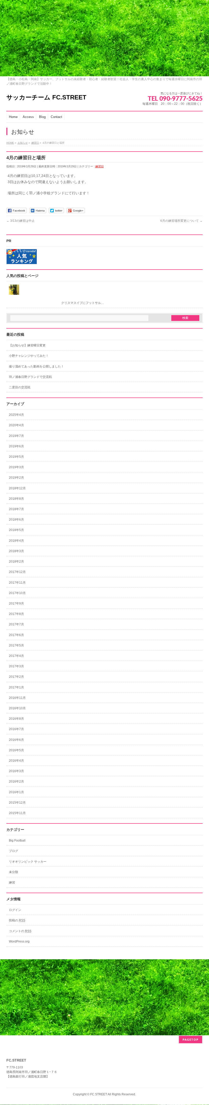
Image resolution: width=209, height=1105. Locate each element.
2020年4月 (16, 425)
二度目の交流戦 (19, 387)
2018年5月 (16, 530)
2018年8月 (16, 498)
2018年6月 (16, 519)
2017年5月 (16, 645)
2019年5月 (16, 457)
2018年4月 (16, 540)
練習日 (99, 166)
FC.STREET (98, 1094)
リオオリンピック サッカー (27, 861)
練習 (12, 882)
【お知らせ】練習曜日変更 (27, 345)
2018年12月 (17, 488)
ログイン (15, 910)
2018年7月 (16, 509)
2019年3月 (16, 467)
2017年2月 (16, 677)
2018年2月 (16, 561)
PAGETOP (190, 1039)
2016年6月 (16, 740)
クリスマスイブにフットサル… (82, 303)
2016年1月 (16, 792)
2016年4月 (16, 760)
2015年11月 (17, 813)
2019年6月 (16, 446)
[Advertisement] (104, 38)
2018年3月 (16, 551)
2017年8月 (16, 614)
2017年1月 (16, 687)
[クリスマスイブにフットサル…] (104, 289)
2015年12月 (17, 802)
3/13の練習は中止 (20, 221)
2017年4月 (16, 656)
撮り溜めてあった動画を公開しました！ (36, 366)
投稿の (17, 920)
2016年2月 (16, 781)
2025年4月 (16, 415)
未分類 (13, 872)
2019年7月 (16, 436)
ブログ (13, 851)
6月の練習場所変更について (181, 221)
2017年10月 (17, 593)
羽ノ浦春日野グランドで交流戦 (30, 377)
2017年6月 (16, 635)
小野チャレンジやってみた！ (29, 356)
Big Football (17, 840)
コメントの (20, 931)
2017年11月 (17, 582)
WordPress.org (19, 941)
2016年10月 (17, 708)
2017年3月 (16, 666)
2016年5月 (16, 750)
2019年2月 (16, 477)
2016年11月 (17, 698)
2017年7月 (16, 624)
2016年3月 (16, 771)
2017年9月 (16, 603)
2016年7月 (16, 729)
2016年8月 (16, 718)
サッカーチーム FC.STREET (46, 97)
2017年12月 (17, 572)
